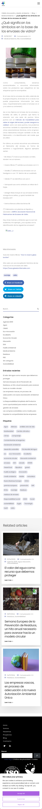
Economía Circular (10, 338)
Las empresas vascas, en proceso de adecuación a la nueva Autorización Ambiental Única (21, 394)
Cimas (6, 436)
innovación (23, 472)
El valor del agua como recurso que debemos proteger (20, 571)
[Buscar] (37, 755)
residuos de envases (11, 494)
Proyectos (7, 735)
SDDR (25, 499)
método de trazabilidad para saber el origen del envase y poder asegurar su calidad (21, 122)
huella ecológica (10, 472)
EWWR (30, 463)
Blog (5, 738)
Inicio (5, 725)
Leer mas (8, 580)
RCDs (6, 490)
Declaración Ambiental (12, 445)
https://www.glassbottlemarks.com (16, 268)
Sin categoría (8, 361)
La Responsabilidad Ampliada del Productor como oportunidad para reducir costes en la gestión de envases (20, 404)
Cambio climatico (23, 431)
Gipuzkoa (18, 467)
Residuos (6, 354)
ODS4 (27, 481)
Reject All (21, 805)
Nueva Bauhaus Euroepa (12, 481)
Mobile (21, 476)
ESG (4, 344)
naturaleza (31, 476)
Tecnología (28, 504)
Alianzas (14, 427)
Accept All (21, 793)
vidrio (15, 275)
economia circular (10, 458)
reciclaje (7, 275)
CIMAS (5, 328)
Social (32, 499)
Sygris (19, 504)
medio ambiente (10, 476)
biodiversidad (8, 431)
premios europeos (10, 485)
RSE (18, 39)
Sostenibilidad (25, 39)
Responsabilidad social (12, 499)
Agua (5, 325)
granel (27, 467)
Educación (7, 341)
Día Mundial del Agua (29, 449)
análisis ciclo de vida (27, 427)
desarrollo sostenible (11, 449)
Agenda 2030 (8, 322)
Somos (6, 728)
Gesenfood (8, 467)
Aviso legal (8, 759)
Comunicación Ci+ (24, 36)
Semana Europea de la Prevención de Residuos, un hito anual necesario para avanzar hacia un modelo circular (21, 385)
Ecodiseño (7, 335)
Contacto (7, 741)
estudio (21, 463)
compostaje (16, 436)
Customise (21, 799)
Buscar (4, 751)
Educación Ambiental (28, 458)
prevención (24, 485)
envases (7, 463)
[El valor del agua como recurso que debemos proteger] (21, 544)
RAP (33, 485)
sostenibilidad (9, 504)
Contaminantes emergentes (14, 440)
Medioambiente (10, 39)
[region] (21, 791)
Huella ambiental (9, 348)
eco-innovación (15, 454)
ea (5, 454)
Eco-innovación (9, 331)
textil (6, 508)
